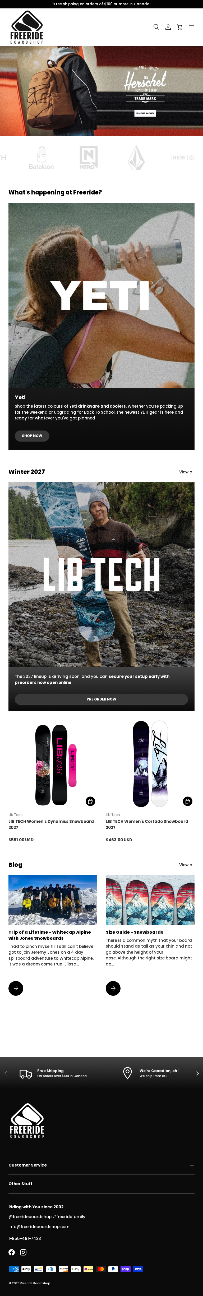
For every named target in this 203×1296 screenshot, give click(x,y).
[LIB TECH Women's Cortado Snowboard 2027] (150, 764)
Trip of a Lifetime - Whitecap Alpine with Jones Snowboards (49, 935)
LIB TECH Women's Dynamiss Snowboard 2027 (51, 824)
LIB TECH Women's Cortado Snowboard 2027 (147, 824)
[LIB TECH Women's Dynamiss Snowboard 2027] (52, 764)
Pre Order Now (101, 699)
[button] (180, 27)
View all (187, 472)
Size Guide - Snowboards (134, 932)
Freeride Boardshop (35, 1283)
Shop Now (32, 435)
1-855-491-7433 (24, 1238)
